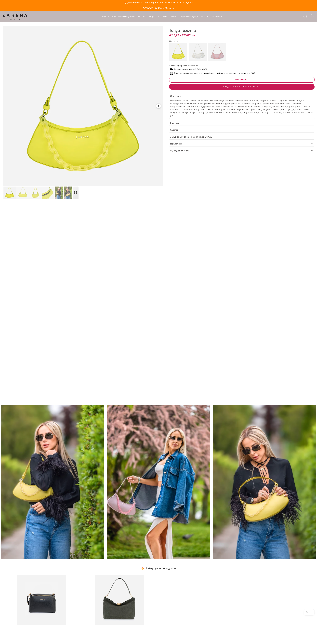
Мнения (204, 17)
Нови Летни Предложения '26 (126, 17)
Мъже (173, 17)
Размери (174, 123)
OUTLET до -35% (151, 17)
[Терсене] (305, 16)
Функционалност (179, 151)
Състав (174, 130)
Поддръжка (176, 144)
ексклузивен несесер (193, 73)
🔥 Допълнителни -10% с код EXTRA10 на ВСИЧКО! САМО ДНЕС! (158, 3)
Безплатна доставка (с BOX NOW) (190, 69)
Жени (165, 17)
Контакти (217, 17)
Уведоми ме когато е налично (241, 87)
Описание (175, 96)
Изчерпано (241, 79)
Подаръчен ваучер (189, 17)
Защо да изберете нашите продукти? (191, 137)
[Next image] (158, 106)
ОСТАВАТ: (158, 8)
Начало (105, 17)
